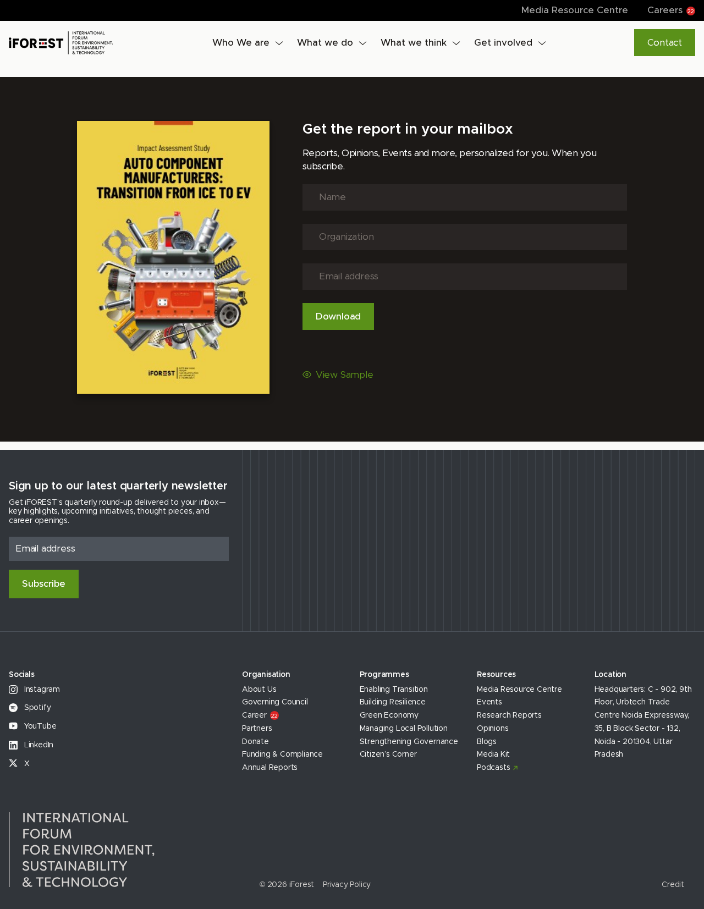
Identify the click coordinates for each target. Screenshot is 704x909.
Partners (257, 728)
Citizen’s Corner (388, 754)
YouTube (39, 726)
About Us (259, 689)
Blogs (487, 742)
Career (259, 715)
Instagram (41, 689)
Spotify (36, 708)
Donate (255, 742)
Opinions (492, 728)
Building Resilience (393, 702)
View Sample (344, 374)
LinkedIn (37, 745)
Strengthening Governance (409, 742)
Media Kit (493, 754)
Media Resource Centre (574, 10)
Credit (673, 885)
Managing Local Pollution (404, 728)
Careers (670, 10)
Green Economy (389, 715)
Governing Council (275, 702)
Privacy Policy (347, 885)
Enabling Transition (394, 689)
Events (489, 702)
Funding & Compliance (282, 754)
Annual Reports (270, 768)
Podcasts (493, 768)
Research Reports (509, 715)
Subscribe (43, 583)
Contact (664, 42)
